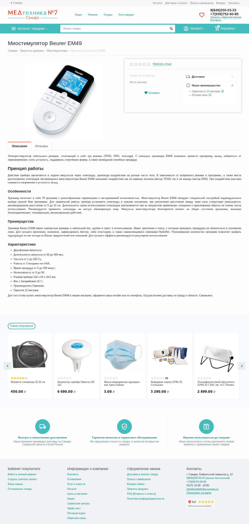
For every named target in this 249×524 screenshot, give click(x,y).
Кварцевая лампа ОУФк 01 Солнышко (166, 384)
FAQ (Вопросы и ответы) (141, 493)
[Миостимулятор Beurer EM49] (64, 101)
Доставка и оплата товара (142, 474)
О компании (74, 479)
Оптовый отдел (76, 513)
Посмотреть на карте (199, 492)
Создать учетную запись (22, 479)
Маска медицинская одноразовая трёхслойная (122, 384)
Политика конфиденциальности (145, 498)
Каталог (157, 3)
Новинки (93, 14)
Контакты (233, 3)
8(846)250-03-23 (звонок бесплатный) (208, 478)
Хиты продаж (126, 14)
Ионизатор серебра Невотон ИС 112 (76, 384)
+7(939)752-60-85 (224, 14)
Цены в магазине (77, 493)
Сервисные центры (78, 503)
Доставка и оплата (176, 3)
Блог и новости (76, 484)
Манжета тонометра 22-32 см (28, 382)
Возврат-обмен (136, 484)
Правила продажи (137, 488)
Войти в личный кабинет (22, 474)
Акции (78, 14)
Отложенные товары (20, 488)
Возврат (221, 3)
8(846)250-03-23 (223, 10)
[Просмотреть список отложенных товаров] (202, 17)
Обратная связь (76, 518)
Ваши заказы (15, 484)
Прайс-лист (74, 508)
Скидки (108, 14)
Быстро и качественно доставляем (42, 437)
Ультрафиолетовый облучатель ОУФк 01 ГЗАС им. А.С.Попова (216, 384)
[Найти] (171, 28)
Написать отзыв (162, 64)
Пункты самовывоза (201, 3)
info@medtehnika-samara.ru (202, 489)
